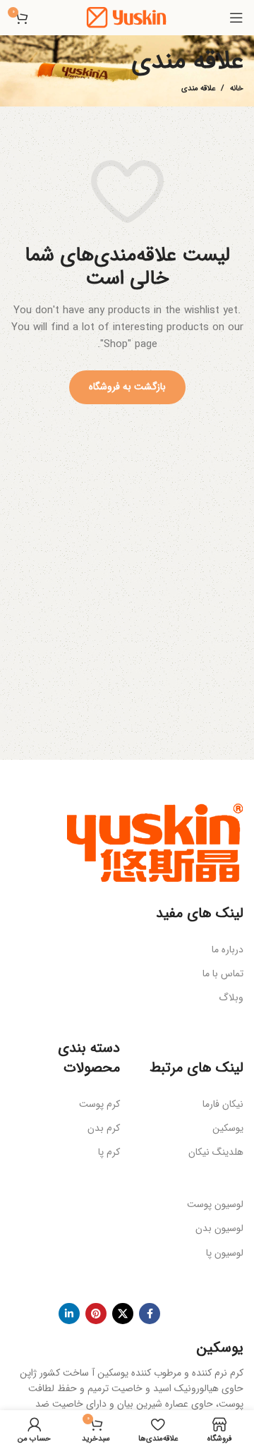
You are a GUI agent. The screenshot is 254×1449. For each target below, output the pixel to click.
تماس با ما (222, 973)
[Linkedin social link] (69, 1313)
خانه (236, 89)
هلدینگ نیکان (215, 1152)
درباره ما (227, 949)
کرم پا (109, 1152)
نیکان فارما (222, 1104)
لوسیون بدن (219, 1228)
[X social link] (122, 1313)
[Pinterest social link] (96, 1313)
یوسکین (227, 1128)
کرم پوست (99, 1104)
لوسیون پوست (215, 1204)
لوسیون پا (224, 1253)
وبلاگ (231, 997)
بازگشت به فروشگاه (127, 386)
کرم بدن (103, 1128)
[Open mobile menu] (236, 18)
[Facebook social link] (149, 1313)
